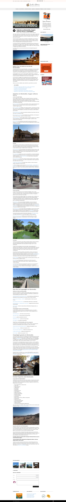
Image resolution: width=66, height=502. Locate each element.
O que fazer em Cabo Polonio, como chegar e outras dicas (23, 90)
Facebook (37, 1)
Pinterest (42, 1)
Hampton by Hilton (36, 253)
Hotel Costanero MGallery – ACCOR (18, 298)
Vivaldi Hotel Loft (16, 208)
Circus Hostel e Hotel (17, 107)
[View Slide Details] (46, 37)
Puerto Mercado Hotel (17, 112)
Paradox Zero (53, 501)
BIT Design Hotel (34, 213)
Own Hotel (31, 210)
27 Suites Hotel (16, 154)
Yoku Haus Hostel (16, 315)
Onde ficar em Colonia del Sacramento (20, 89)
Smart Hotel (15, 121)
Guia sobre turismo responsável (31, 493)
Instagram (39, 1)
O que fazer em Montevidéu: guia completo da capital (22, 87)
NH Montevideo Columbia (18, 114)
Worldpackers (19, 338)
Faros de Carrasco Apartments (18, 329)
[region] (46, 37)
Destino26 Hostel (16, 149)
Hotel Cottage (16, 257)
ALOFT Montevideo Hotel (18, 215)
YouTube (40, 1)
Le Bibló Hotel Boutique (17, 331)
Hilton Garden (15, 305)
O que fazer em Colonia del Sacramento (20, 88)
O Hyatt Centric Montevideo (17, 162)
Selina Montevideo (16, 313)
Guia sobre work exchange (30, 496)
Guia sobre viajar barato (30, 495)
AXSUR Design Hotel (17, 117)
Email (13, 477)
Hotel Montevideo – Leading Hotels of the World (20, 303)
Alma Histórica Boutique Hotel (18, 301)
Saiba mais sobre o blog (46, 29)
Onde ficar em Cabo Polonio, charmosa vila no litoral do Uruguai (24, 91)
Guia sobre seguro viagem (30, 494)
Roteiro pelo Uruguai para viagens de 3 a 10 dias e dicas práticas (24, 86)
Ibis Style (14, 317)
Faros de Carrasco (16, 264)
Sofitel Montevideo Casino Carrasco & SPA (19, 296)
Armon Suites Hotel (23, 156)
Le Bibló (15, 260)
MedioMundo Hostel (16, 318)
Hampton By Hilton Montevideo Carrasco (19, 326)
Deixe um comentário (33, 32)
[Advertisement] (26, 451)
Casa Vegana (15, 320)
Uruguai (18, 32)
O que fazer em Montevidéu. (24, 405)
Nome (14, 475)
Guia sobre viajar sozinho (30, 497)
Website (14, 479)
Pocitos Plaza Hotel (17, 158)
